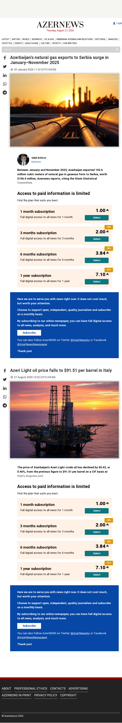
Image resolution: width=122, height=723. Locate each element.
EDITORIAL (100, 39)
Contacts (58, 688)
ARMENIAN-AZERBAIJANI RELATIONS (74, 39)
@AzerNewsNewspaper (32, 344)
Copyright (68, 695)
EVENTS (19, 43)
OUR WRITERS (70, 43)
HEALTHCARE (31, 43)
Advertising (78, 688)
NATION (16, 39)
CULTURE (45, 43)
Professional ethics (30, 688)
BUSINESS (37, 39)
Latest (6, 39)
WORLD (25, 39)
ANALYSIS (113, 39)
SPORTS (56, 43)
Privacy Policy (45, 695)
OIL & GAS (49, 39)
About (6, 688)
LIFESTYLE (7, 43)
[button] (5, 58)
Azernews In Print (16, 695)
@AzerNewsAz (80, 340)
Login (119, 23)
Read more (36, 161)
